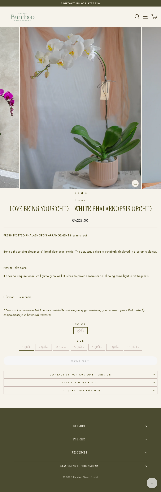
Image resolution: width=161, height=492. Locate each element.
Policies (79, 439)
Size (80, 340)
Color (80, 324)
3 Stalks (61, 347)
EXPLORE (79, 426)
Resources (79, 452)
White (80, 330)
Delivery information (80, 390)
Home (79, 200)
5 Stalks (79, 347)
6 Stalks (97, 347)
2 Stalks (43, 347)
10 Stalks (133, 347)
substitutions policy (80, 382)
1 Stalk (26, 347)
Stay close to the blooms (79, 466)
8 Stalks (114, 347)
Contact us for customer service (80, 374)
